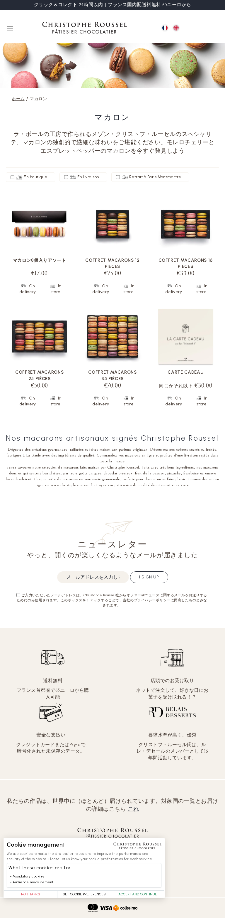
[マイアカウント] (202, 28)
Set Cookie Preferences (84, 894)
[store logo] (84, 29)
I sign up (149, 577)
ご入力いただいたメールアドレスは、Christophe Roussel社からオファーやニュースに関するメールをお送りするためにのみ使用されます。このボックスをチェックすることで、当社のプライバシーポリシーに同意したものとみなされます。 (112, 600)
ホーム (18, 98)
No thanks (30, 894)
